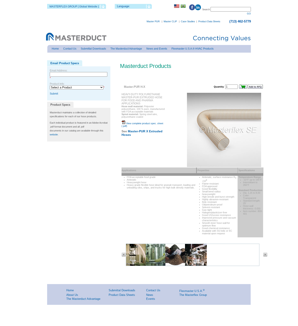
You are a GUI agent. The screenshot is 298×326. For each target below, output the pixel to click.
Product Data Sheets (209, 21)
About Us (72, 295)
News (149, 295)
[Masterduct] (76, 37)
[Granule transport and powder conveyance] (176, 265)
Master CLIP (170, 21)
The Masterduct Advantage (83, 298)
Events (150, 298)
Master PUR (153, 21)
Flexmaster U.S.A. (191, 291)
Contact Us (153, 290)
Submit (54, 93)
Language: (123, 6)
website (54, 134)
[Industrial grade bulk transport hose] (196, 265)
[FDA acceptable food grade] (157, 265)
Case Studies (188, 21)
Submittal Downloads (122, 290)
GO (249, 13)
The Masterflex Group (193, 295)
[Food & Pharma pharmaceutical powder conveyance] (137, 265)
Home (70, 290)
